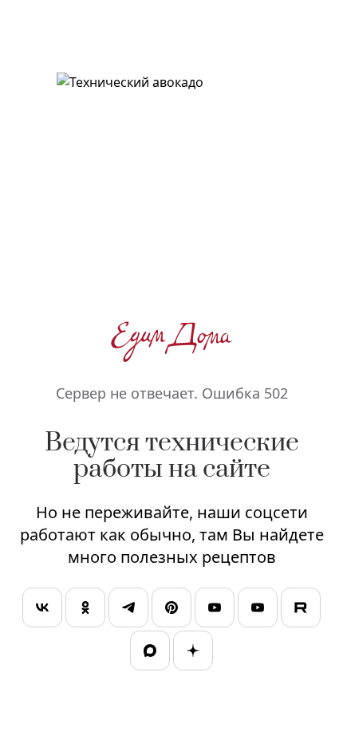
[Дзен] (193, 652)
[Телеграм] (128, 609)
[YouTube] (215, 609)
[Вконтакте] (42, 609)
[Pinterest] (171, 609)
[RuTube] (301, 609)
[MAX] (150, 652)
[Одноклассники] (85, 609)
